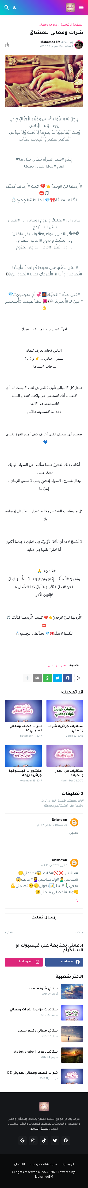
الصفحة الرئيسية (72, 25)
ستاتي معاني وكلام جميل (38, 1031)
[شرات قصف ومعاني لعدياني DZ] (23, 711)
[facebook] (65, 1140)
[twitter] (55, 1140)
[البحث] (6, 7)
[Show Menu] (81, 7)
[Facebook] (67, 678)
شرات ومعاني (48, 25)
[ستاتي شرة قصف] (72, 991)
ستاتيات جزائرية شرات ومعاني (65, 728)
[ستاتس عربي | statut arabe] (72, 1055)
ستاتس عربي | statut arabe (35, 1052)
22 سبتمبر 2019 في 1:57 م (52, 825)
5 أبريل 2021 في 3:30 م (54, 865)
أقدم (10, 932)
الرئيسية (68, 1164)
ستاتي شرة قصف (43, 988)
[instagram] (33, 1140)
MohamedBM (44, 1177)
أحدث (76, 932)
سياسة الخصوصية (44, 1164)
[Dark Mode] (15, 7)
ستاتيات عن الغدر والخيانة (69, 773)
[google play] (22, 1140)
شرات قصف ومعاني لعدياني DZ (25, 728)
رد (77, 840)
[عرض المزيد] (27, 678)
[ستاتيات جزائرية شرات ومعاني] (65, 711)
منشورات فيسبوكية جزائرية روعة (25, 773)
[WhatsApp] (47, 678)
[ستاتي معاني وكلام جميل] (72, 1034)
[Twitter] (57, 678)
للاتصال (19, 1164)
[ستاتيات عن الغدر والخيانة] (65, 756)
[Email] (37, 678)
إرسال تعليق (44, 918)
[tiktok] (44, 1140)
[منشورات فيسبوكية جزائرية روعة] (23, 756)
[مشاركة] (9, 45)
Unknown (59, 820)
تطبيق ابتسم (40, 1129)
